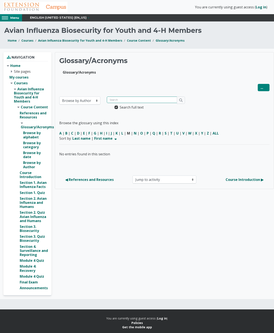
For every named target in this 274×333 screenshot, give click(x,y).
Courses (27, 40)
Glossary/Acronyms (170, 40)
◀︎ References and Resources (89, 179)
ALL (216, 133)
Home (12, 40)
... (265, 87)
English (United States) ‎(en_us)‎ (58, 18)
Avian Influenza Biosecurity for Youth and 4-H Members (80, 40)
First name (103, 138)
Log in (261, 7)
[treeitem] (27, 177)
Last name (81, 138)
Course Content (139, 40)
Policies (137, 323)
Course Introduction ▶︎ (245, 179)
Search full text (132, 107)
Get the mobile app (137, 327)
